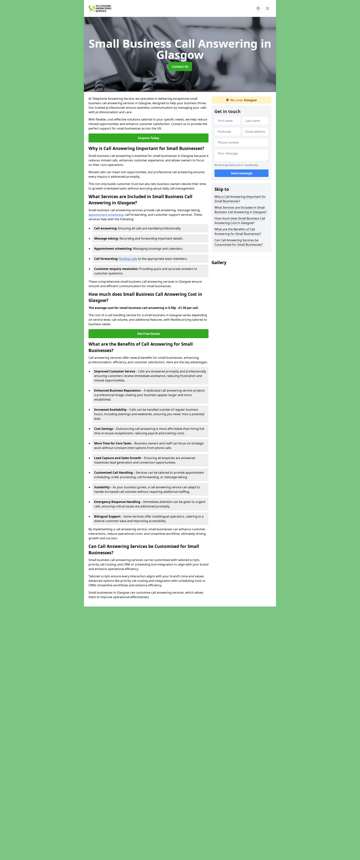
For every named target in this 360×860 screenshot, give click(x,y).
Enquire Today (148, 138)
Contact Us (180, 66)
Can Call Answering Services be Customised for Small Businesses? (238, 242)
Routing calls (128, 259)
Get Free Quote (148, 334)
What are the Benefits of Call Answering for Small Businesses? (237, 231)
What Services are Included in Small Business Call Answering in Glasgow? (240, 209)
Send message (241, 173)
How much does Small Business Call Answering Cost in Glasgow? (239, 220)
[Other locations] (258, 8)
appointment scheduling (105, 215)
